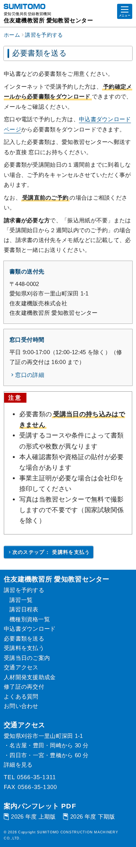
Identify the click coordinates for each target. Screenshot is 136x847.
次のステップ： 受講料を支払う (51, 552)
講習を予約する (44, 35)
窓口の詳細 (29, 375)
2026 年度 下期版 (92, 816)
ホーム (12, 35)
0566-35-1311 (36, 777)
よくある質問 (21, 696)
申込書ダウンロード (30, 628)
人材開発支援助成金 (30, 677)
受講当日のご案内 (27, 658)
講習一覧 (20, 600)
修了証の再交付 (24, 686)
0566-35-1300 (37, 787)
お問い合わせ (21, 706)
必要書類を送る (24, 638)
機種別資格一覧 (29, 619)
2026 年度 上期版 (33, 816)
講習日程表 (24, 609)
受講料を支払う (24, 648)
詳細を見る (18, 764)
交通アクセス (21, 667)
